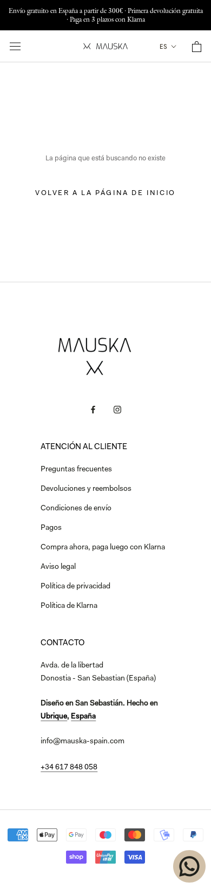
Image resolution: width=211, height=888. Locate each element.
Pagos (51, 528)
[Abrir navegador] (15, 46)
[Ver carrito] (196, 46)
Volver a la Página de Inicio (105, 193)
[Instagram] (117, 410)
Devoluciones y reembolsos (86, 489)
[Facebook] (93, 410)
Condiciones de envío (76, 509)
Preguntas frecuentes (76, 470)
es (163, 46)
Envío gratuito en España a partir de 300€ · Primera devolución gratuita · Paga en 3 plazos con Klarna (106, 15)
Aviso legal (58, 567)
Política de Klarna (69, 606)
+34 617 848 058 (69, 768)
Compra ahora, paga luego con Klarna (103, 548)
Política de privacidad (75, 587)
